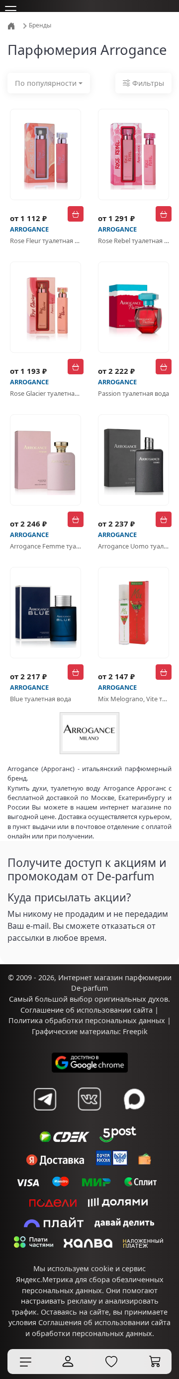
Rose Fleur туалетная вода (45, 240)
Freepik (135, 1031)
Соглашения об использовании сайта (104, 1322)
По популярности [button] (46, 83)
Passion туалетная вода (133, 393)
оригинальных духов (131, 999)
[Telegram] (44, 1099)
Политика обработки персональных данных (86, 1020)
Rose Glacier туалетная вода (45, 393)
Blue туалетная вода (40, 698)
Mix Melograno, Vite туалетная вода (133, 698)
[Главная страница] (12, 25)
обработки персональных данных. (93, 1333)
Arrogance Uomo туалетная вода (133, 546)
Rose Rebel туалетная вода (133, 240)
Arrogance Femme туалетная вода (45, 546)
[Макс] (134, 1099)
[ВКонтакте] (89, 1099)
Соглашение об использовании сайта (86, 1010)
